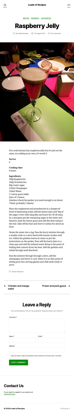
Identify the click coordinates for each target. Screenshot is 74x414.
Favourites (46, 18)
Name (11, 336)
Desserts (35, 18)
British (26, 18)
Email (40, 336)
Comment (13, 317)
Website (12, 346)
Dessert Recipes (17, 272)
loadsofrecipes (23, 33)
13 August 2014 (39, 33)
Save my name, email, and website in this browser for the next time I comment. (36, 356)
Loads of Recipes (37, 5)
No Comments (56, 33)
